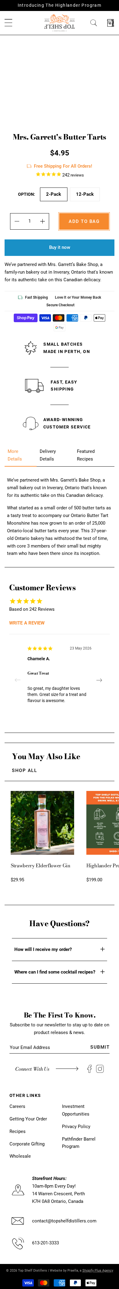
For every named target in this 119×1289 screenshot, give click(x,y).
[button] (8, 23)
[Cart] (110, 23)
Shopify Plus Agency (97, 1271)
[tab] (21, 455)
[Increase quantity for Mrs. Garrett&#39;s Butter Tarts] (42, 221)
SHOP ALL (24, 770)
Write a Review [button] (27, 623)
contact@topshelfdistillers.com (64, 1221)
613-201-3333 (45, 1243)
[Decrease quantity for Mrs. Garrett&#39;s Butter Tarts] (16, 221)
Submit (100, 1047)
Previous (20, 680)
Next (99, 680)
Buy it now (59, 247)
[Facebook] (89, 1069)
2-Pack (53, 194)
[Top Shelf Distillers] (59, 22)
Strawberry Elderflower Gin (40, 865)
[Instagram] (100, 1069)
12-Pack (85, 194)
